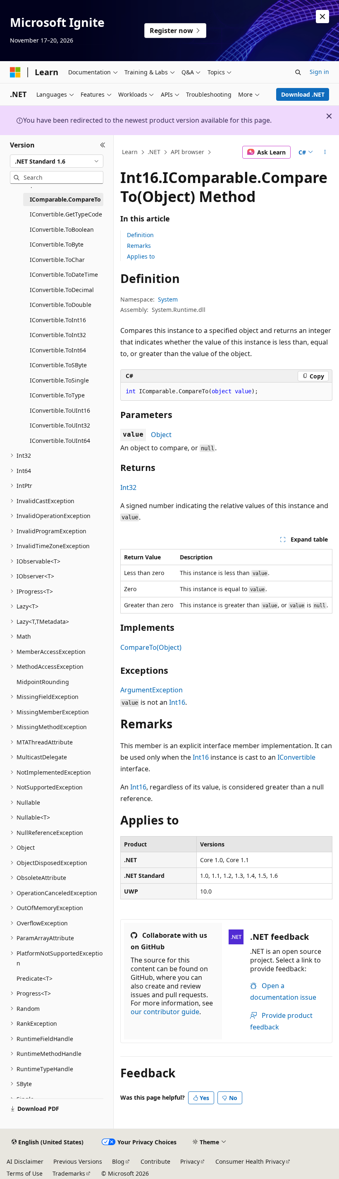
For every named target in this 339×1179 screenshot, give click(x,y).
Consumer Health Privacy (250, 1161)
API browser (187, 152)
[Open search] (298, 72)
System (168, 299)
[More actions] (325, 152)
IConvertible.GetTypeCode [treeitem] (66, 214)
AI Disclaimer (25, 1161)
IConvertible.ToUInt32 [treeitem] (60, 425)
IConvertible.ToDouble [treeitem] (60, 305)
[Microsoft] (15, 72)
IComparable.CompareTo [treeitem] (65, 199)
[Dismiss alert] (322, 16)
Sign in (319, 72)
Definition (140, 235)
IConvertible (296, 757)
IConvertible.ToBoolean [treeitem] (62, 229)
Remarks (139, 246)
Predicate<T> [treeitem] (35, 978)
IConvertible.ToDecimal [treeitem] (62, 290)
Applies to (141, 256)
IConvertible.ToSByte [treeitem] (58, 365)
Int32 (128, 487)
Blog (118, 1161)
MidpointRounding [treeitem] (43, 682)
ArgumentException (151, 689)
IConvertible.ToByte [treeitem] (57, 244)
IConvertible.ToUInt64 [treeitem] (60, 441)
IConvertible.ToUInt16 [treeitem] (60, 410)
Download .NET (303, 94)
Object (161, 434)
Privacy (190, 1161)
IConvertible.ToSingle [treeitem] (59, 380)
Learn (130, 152)
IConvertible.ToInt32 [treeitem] (58, 335)
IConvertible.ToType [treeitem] (57, 395)
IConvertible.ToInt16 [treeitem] (58, 320)
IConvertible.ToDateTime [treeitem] (64, 274)
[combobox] (56, 161)
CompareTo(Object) (150, 647)
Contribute (155, 1161)
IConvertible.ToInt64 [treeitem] (58, 350)
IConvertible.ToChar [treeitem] (57, 260)
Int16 (177, 702)
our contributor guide (165, 1011)
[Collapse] (102, 145)
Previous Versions (77, 1161)
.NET (154, 152)
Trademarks (69, 1173)
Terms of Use (25, 1173)
